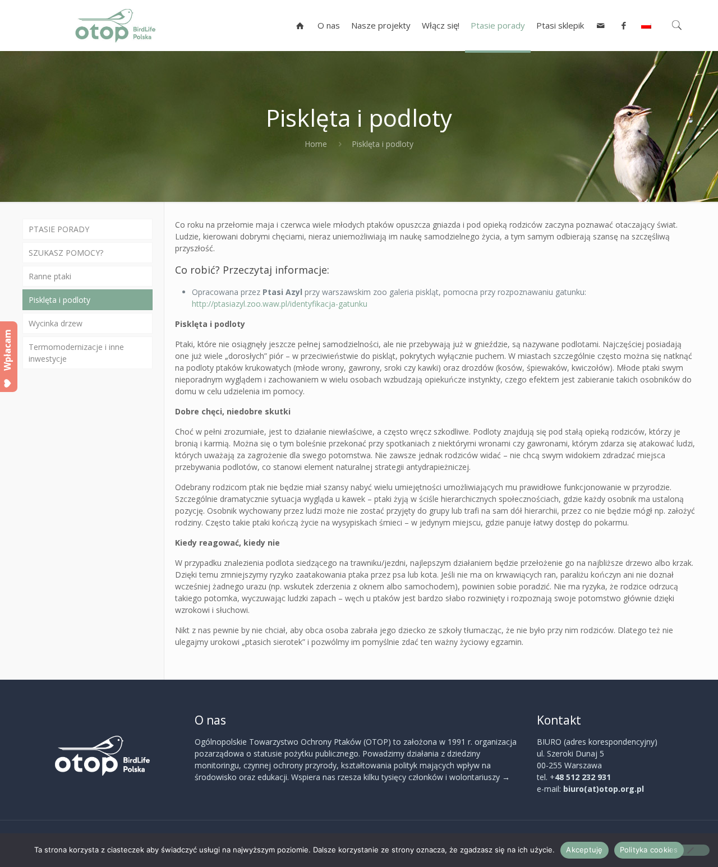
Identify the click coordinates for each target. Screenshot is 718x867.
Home (316, 144)
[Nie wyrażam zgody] (690, 850)
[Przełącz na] (646, 25)
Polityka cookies (649, 849)
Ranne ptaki (50, 276)
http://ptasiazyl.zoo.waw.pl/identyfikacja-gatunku (279, 303)
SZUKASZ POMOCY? (66, 252)
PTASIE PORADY (59, 229)
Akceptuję (584, 849)
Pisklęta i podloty (59, 299)
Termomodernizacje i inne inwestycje (76, 353)
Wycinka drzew (55, 323)
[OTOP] (115, 25)
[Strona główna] (300, 25)
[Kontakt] (601, 25)
